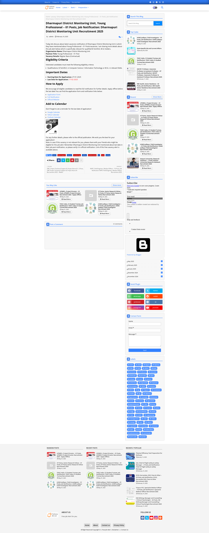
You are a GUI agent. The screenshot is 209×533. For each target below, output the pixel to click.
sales (131, 408)
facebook (137, 291)
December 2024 (145, 273)
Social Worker (142, 411)
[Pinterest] (72, 160)
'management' (134, 419)
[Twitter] (63, 160)
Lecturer (152, 386)
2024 (139, 365)
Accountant (133, 386)
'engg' (132, 411)
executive (153, 372)
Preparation (82, 7)
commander (147, 433)
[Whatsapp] (68, 160)
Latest (65, 7)
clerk (152, 375)
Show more (117, 185)
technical (132, 372)
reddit (155, 296)
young (53, 17)
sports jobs (133, 437)
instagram (137, 308)
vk (155, 302)
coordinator (157, 390)
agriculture (151, 401)
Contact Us (124, 530)
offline (84, 155)
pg (138, 390)
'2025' (140, 415)
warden (143, 437)
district (69, 155)
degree (147, 365)
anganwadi (143, 383)
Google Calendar (53, 112)
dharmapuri (61, 155)
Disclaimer (115, 530)
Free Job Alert (106, 530)
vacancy (140, 401)
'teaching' (144, 426)
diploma (156, 365)
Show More (157, 97)
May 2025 (145, 261)
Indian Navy (149, 429)
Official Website (53, 99)
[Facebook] (59, 160)
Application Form (53, 94)
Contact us (55, 2)
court (140, 379)
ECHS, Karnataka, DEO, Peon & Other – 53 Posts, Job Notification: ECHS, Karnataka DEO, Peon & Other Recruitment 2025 (149, 478)
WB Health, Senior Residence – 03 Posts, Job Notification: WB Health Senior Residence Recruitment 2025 (148, 86)
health (132, 393)
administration (134, 433)
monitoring (77, 155)
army (153, 404)
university (133, 383)
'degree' (146, 390)
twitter (155, 291)
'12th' (131, 415)
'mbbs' (153, 419)
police (157, 408)
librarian (154, 397)
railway (132, 379)
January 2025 (145, 269)
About (95, 525)
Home (58, 7)
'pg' (139, 393)
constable (144, 397)
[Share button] (81, 160)
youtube (155, 308)
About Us (48, 2)
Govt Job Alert (76, 2)
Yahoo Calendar (53, 115)
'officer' (149, 422)
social (131, 401)
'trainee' (148, 408)
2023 (139, 429)
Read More (67, 199)
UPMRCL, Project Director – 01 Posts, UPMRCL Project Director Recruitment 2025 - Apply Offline (70, 193)
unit (103, 155)
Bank (73, 7)
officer (147, 368)
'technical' (155, 426)
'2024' (143, 386)
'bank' (139, 408)
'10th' (145, 404)
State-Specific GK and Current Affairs (149, 48)
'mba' (145, 419)
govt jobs (143, 375)
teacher (149, 379)
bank (154, 368)
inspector (154, 383)
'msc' (140, 422)
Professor (143, 372)
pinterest (137, 302)
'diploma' (148, 393)
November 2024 (145, 276)
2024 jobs (133, 375)
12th (138, 368)
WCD (131, 390)
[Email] (77, 160)
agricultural (133, 397)
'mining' (132, 422)
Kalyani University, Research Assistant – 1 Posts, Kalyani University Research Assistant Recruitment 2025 (150, 161)
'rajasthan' (133, 426)
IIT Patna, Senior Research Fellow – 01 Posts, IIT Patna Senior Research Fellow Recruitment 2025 (109, 193)
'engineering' (150, 415)
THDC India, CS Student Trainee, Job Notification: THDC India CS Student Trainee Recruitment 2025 (72, 205)
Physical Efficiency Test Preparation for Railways (149, 454)
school (153, 411)
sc (98, 155)
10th (131, 368)
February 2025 (145, 265)
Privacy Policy (65, 2)
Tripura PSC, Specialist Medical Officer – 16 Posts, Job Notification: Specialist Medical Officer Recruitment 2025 (149, 490)
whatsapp (137, 296)
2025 (54, 155)
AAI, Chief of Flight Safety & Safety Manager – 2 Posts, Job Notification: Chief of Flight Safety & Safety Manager (148, 466)
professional (92, 155)
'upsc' (131, 429)
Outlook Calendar (54, 117)
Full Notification (53, 97)
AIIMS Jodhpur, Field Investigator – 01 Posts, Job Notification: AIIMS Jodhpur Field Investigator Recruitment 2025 (109, 206)
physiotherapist (134, 404)
